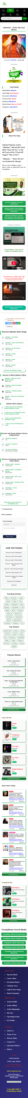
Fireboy (7, 604)
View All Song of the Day (14, 778)
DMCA (9, 1049)
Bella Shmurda (17, 620)
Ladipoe (15, 634)
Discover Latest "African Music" (14, 560)
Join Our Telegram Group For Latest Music (14, 203)
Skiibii (6, 640)
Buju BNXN (21, 637)
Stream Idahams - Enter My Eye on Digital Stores (14, 307)
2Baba (6, 597)
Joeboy (21, 597)
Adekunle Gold (7, 630)
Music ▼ (10, 10)
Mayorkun (6, 607)
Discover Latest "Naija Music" (14, 552)
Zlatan (14, 601)
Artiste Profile (12, 1002)
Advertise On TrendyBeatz (14, 581)
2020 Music (13, 96)
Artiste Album (12, 1005)
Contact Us (11, 1042)
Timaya (13, 640)
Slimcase (20, 640)
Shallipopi (15, 623)
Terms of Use (11, 1034)
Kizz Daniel (14, 604)
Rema (21, 604)
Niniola (22, 630)
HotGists (10, 15)
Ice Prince (14, 643)
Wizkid (7, 610)
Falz (20, 601)
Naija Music (12, 101)
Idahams (13, 90)
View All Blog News (14, 874)
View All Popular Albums (14, 709)
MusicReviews (17, 15)
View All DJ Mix (14, 920)
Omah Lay (9, 613)
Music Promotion (13, 993)
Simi (23, 607)
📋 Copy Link (9, 326)
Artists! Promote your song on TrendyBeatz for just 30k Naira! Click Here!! (14, 210)
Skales (16, 630)
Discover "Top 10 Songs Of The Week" (14, 564)
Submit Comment (9, 536)
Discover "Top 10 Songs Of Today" (14, 568)
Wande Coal (18, 613)
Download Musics (13, 982)
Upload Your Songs (14, 989)
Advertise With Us (13, 1046)
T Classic (7, 634)
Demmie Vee (12, 637)
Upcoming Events (13, 1017)
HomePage (3, 10)
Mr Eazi (9, 620)
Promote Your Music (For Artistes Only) (14, 577)
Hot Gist (10, 1013)
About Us (14, 585)
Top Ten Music (12, 975)
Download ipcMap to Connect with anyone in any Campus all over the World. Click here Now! (14, 217)
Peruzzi (22, 643)
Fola (22, 623)
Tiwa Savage (9, 616)
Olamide (20, 610)
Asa (5, 637)
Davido (8, 601)
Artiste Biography (13, 1009)
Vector (21, 634)
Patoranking (19, 616)
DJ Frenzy (6, 643)
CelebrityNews (3, 15)
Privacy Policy (12, 1038)
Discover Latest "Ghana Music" (14, 556)
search (24, 18)
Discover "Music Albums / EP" (14, 572)
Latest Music (13, 107)
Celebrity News (12, 986)
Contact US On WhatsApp (14, 1081)
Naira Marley (15, 607)
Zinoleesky (7, 623)
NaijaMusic (17, 10)
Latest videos (11, 978)
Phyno (13, 610)
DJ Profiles (11, 1020)
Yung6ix (14, 646)
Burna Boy (13, 597)
